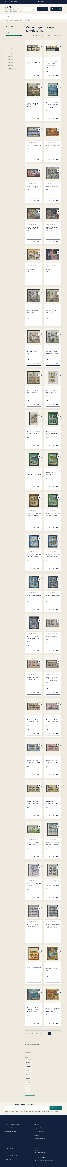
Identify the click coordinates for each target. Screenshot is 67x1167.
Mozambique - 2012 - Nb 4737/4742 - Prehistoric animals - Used (34, 104)
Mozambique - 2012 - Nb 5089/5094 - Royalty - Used (34, 228)
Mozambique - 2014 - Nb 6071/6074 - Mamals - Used (34, 515)
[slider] (6, 35)
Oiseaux (28, 1062)
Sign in (7, 1152)
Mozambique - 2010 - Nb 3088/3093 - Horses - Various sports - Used (53, 351)
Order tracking (58, 1)
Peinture (28, 1070)
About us (37, 1135)
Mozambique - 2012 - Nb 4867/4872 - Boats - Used (53, 188)
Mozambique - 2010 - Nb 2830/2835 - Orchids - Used (53, 392)
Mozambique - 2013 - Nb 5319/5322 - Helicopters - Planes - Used (53, 1010)
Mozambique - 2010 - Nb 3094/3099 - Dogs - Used (34, 351)
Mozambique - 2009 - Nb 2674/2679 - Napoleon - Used (33, 679)
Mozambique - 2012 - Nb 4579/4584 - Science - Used (34, 188)
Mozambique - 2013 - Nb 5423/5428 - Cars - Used (34, 968)
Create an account (11, 1155)
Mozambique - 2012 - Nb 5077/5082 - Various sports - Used (53, 228)
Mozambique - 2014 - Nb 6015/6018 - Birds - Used (34, 473)
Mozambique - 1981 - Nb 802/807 (33, 63)
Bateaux (28, 1066)
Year (8, 44)
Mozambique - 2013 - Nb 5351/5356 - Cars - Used (53, 884)
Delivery (36, 1124)
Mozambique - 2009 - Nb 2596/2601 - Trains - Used (52, 803)
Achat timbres (9, 1128)
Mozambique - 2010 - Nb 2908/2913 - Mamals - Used (34, 433)
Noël (27, 1090)
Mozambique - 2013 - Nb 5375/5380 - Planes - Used (34, 885)
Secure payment (39, 1138)
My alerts (8, 1159)
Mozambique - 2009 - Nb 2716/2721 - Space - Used (52, 638)
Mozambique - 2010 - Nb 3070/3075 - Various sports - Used (53, 310)
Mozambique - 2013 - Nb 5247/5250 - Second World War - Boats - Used (34, 1010)
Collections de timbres (12, 1124)
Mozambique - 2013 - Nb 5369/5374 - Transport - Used (53, 844)
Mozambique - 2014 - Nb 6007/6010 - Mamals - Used (53, 433)
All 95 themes (30, 1094)
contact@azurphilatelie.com (45, 1160)
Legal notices (38, 1128)
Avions (28, 1078)
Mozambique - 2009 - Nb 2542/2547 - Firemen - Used (33, 721)
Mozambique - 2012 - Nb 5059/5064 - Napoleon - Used (34, 269)
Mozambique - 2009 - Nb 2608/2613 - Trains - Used (52, 762)
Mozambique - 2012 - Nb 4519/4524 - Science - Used (53, 147)
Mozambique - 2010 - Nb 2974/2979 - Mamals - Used (34, 392)
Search (42, 9)
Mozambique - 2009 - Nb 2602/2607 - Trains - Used (33, 803)
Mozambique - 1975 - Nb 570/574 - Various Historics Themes (53, 63)
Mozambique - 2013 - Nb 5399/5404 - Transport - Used (34, 926)
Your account (9, 1143)
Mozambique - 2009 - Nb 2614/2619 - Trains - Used (33, 762)
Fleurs (28, 1082)
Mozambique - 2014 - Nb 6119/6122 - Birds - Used (34, 637)
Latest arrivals (37, 35)
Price (8, 32)
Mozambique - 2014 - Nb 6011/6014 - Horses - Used (53, 474)
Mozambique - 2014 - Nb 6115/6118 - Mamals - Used (53, 597)
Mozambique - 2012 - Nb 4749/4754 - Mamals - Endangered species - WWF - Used (53, 105)
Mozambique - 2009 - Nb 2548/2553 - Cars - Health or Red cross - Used (52, 680)
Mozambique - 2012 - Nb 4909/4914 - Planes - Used (34, 147)
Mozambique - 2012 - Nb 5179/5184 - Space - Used (53, 269)
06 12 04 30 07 (13, 1)
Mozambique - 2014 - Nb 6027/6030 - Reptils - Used (53, 515)
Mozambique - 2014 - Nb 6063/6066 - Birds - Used (34, 597)
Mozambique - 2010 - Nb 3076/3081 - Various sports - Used (34, 310)
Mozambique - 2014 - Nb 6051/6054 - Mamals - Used (34, 556)
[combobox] (30, 9)
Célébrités (29, 1074)
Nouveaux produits (11, 1131)
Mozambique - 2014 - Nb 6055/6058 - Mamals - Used (53, 556)
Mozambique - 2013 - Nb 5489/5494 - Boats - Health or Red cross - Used (53, 927)
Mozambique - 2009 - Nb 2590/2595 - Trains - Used (33, 844)
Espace (28, 1086)
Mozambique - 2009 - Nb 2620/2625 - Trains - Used (52, 721)
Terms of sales (39, 1131)
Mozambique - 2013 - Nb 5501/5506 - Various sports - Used (53, 968)
